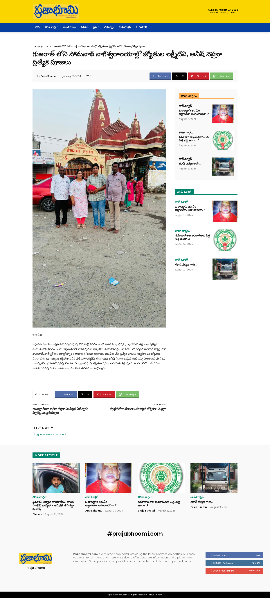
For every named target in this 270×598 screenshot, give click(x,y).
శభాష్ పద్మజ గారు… (190, 163)
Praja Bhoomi (48, 76)
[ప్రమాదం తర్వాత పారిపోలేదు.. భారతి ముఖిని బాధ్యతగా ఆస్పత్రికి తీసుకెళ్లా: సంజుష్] (56, 478)
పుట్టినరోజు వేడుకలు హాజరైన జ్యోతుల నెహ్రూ (138, 409)
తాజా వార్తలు (186, 132)
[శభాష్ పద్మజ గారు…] (223, 167)
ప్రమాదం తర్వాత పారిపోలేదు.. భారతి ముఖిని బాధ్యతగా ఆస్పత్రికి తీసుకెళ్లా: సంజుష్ (54, 505)
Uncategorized (41, 46)
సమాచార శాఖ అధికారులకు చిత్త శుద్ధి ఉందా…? (194, 138)
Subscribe (254, 570)
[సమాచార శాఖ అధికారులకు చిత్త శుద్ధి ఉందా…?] (223, 140)
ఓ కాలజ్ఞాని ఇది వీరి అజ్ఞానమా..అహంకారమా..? (194, 112)
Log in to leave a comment (50, 434)
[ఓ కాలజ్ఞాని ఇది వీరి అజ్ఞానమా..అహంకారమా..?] (223, 114)
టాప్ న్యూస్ (185, 106)
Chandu (37, 514)
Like (258, 555)
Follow (256, 562)
